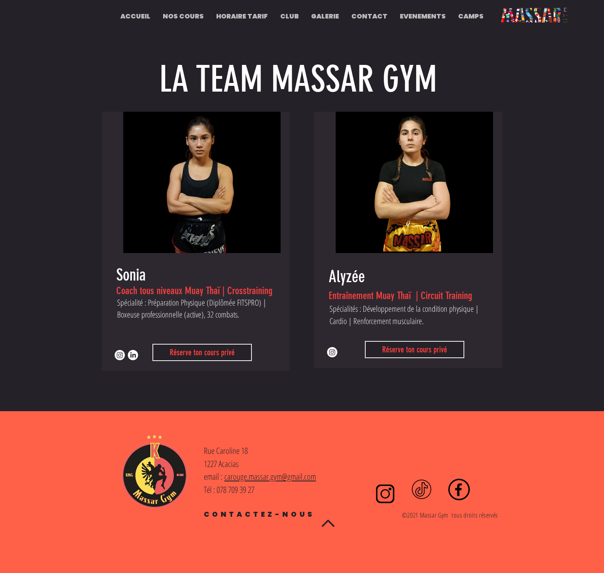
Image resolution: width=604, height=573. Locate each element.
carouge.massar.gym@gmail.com (270, 476)
